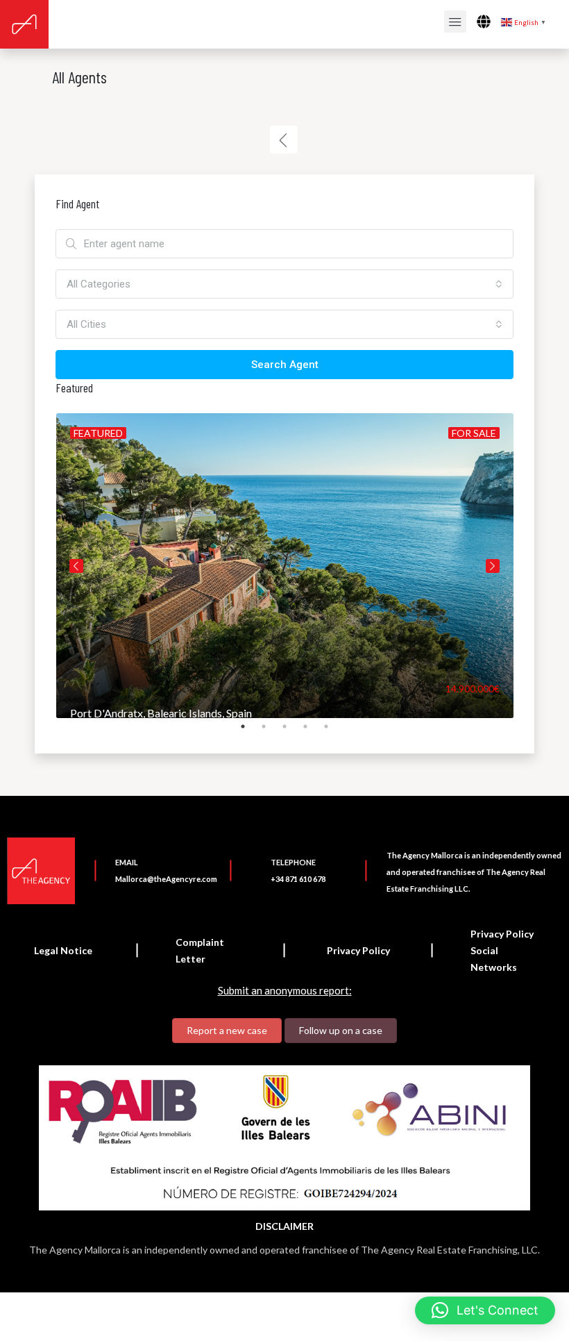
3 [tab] (291, 732)
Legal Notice (63, 950)
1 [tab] (250, 732)
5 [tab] (333, 732)
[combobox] (284, 284)
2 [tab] (271, 732)
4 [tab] (312, 732)
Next (493, 566)
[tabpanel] (284, 565)
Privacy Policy (358, 950)
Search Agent (285, 364)
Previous (76, 566)
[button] (485, 1310)
